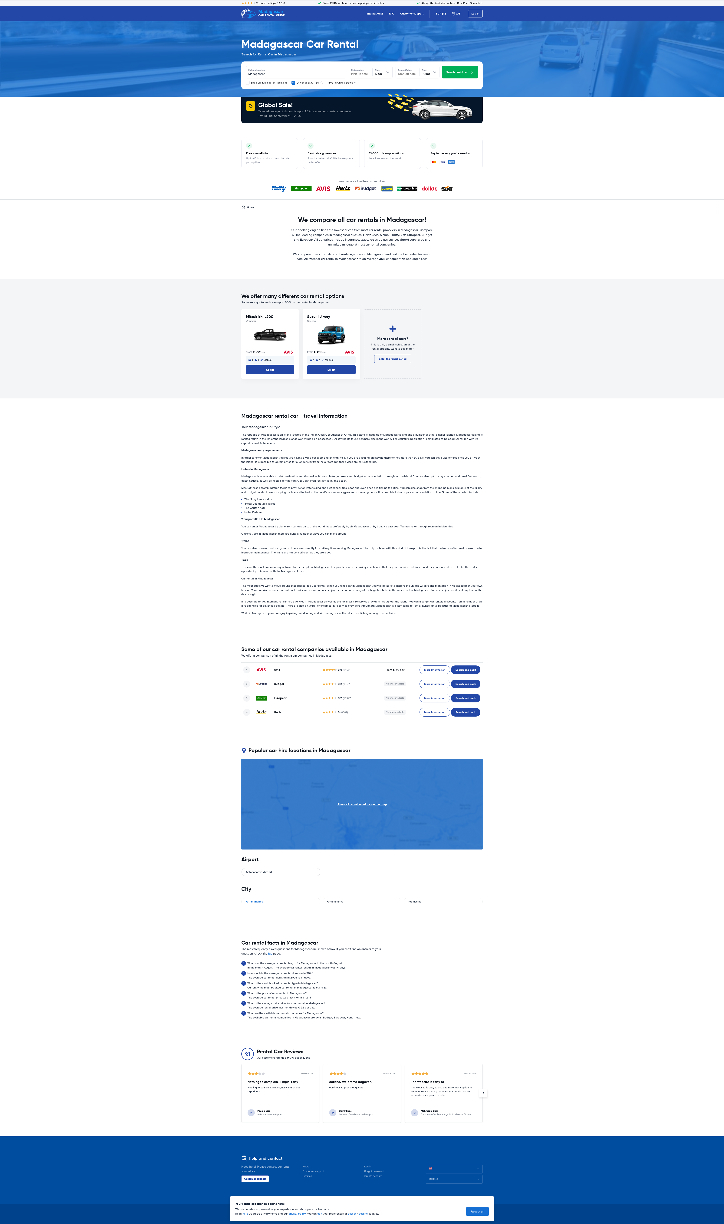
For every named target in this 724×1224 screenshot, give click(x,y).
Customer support (411, 14)
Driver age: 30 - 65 (308, 82)
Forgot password (374, 1171)
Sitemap (307, 1176)
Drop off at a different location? (268, 82)
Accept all (477, 1211)
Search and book (466, 670)
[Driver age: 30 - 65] (293, 83)
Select (270, 370)
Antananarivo (254, 901)
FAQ (391, 14)
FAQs (306, 1166)
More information (434, 670)
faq (270, 953)
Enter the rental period (392, 359)
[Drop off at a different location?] (248, 83)
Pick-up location (256, 70)
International (375, 14)
